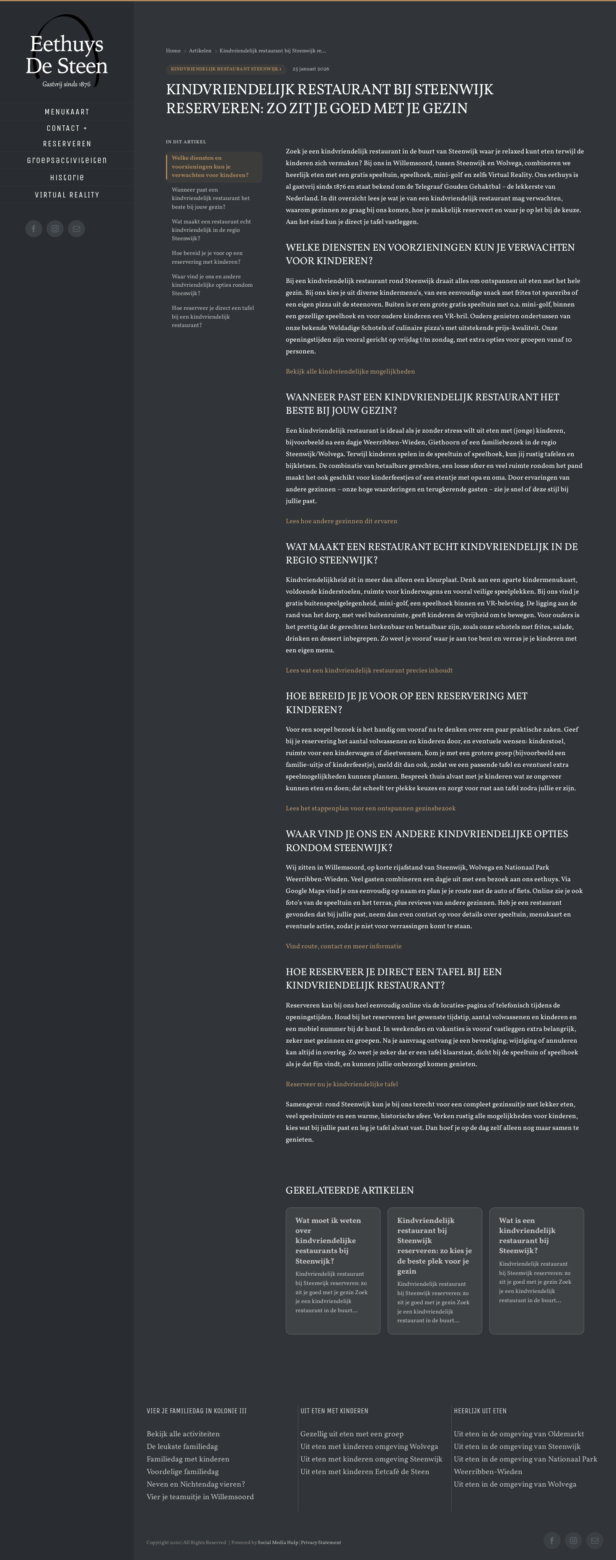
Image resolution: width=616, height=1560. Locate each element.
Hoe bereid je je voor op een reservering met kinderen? (207, 257)
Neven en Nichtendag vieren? (196, 1485)
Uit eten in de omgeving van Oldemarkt (519, 1434)
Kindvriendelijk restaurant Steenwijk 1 (226, 69)
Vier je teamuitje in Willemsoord (200, 1497)
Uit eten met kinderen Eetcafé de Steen (365, 1472)
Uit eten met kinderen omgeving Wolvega (369, 1447)
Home (173, 51)
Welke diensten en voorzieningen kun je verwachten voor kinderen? (210, 166)
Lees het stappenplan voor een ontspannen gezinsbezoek (371, 808)
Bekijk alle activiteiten (183, 1434)
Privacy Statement (321, 1542)
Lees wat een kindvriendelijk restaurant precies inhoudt (369, 670)
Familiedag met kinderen (188, 1459)
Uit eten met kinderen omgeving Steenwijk (371, 1459)
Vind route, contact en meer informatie (344, 946)
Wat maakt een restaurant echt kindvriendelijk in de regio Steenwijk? (211, 230)
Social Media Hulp (278, 1542)
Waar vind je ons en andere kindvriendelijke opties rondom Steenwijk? (212, 285)
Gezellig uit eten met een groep (352, 1434)
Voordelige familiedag (183, 1472)
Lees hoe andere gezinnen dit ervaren (342, 521)
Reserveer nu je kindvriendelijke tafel (342, 1084)
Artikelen (200, 51)
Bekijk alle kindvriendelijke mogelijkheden (350, 371)
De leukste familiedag (182, 1447)
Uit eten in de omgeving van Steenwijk (517, 1447)
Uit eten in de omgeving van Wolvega (515, 1485)
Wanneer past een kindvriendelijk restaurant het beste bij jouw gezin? (211, 198)
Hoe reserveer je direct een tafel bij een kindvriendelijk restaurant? (213, 317)
